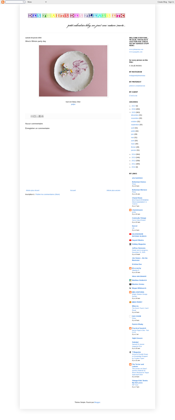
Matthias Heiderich (139, 280)
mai (132, 137)
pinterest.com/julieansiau (137, 85)
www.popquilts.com (135, 52)
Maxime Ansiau (138, 284)
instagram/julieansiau (137, 76)
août (133, 128)
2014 (134, 154)
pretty (134, 212)
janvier (134, 150)
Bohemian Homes (139, 182)
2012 (134, 161)
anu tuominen (137, 178)
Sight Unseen (137, 338)
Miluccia (135, 306)
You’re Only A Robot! (139, 220)
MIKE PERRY (137, 302)
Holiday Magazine (139, 244)
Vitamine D (135, 270)
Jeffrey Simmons (138, 248)
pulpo (73, 104)
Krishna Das (137, 264)
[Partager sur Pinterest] (42, 116)
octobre (134, 121)
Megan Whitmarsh (139, 288)
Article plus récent (32, 190)
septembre (135, 125)
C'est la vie (133, 96)
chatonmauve (137, 210)
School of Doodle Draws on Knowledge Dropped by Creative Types (140, 356)
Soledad (135, 342)
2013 (134, 157)
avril (133, 141)
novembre (135, 118)
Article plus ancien (113, 190)
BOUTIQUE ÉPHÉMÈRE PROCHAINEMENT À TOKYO (140, 202)
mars (133, 144)
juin (132, 134)
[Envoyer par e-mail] (32, 116)
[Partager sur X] (37, 116)
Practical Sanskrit (139, 328)
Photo (134, 184)
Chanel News (137, 198)
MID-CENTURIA (138, 292)
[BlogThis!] (34, 116)
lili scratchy (136, 268)
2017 (134, 106)
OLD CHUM (136, 316)
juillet (133, 131)
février (133, 147)
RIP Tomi (135, 385)
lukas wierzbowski (139, 276)
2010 (134, 167)
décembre (135, 115)
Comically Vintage (139, 218)
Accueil (73, 190)
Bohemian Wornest (139, 190)
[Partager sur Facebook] (39, 116)
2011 (134, 164)
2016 (134, 109)
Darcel (134, 226)
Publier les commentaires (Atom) (48, 194)
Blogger (97, 402)
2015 (134, 112)
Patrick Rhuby (137, 324)
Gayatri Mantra (138, 240)
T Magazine (136, 352)
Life (133, 228)
